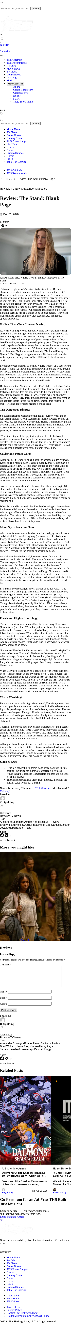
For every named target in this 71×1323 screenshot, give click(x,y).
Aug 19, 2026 (41, 1191)
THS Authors (14, 1298)
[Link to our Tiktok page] (26, 1249)
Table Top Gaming (23, 101)
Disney (10, 147)
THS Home (6, 179)
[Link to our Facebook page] (21, 1249)
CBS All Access (43, 788)
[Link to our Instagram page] (9, 1249)
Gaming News (20, 92)
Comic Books (14, 74)
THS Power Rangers (17, 141)
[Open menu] (1, 2)
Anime (16, 86)
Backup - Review (49, 821)
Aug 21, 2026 (64, 938)
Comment (5, 964)
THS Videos (13, 1301)
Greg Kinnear (30, 824)
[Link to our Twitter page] (3, 1249)
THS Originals (14, 59)
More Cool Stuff (15, 84)
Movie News (13, 68)
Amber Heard (32, 821)
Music (10, 80)
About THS (13, 1295)
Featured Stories (15, 153)
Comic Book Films (23, 89)
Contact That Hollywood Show (23, 1313)
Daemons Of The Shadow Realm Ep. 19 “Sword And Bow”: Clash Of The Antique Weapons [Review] (24, 1174)
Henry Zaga (45, 824)
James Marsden (61, 824)
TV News (12, 71)
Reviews (11, 65)
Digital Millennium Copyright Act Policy (28, 1315)
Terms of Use (14, 1307)
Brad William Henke (11, 824)
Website (3, 1004)
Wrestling (12, 77)
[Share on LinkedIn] (11, 836)
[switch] (2, 39)
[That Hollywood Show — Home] (16, 32)
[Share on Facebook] (2, 836)
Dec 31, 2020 (11, 214)
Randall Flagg (23, 827)
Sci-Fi (16, 98)
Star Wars (12, 144)
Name (3, 992)
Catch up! (5, 791)
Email (3, 998)
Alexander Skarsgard (34, 188)
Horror (16, 95)
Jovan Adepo (7, 827)
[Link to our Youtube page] (15, 1249)
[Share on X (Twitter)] (7, 836)
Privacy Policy (14, 1310)
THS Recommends (17, 62)
